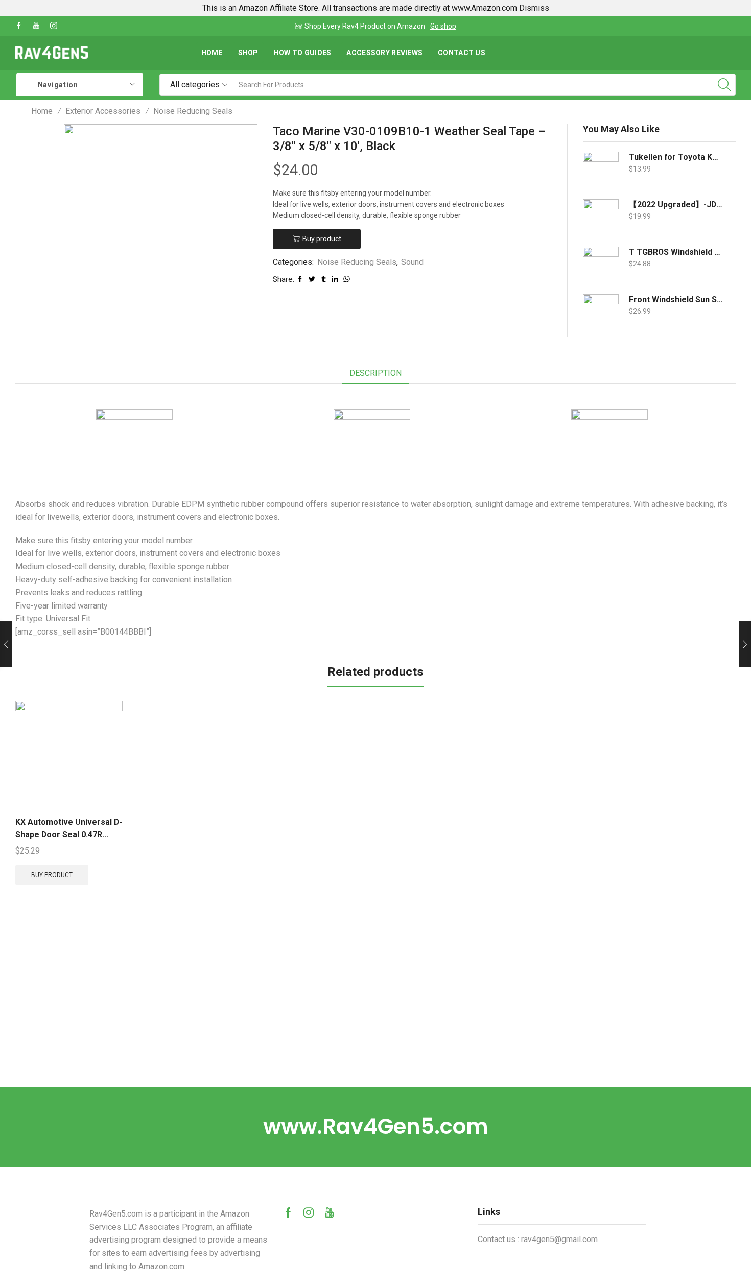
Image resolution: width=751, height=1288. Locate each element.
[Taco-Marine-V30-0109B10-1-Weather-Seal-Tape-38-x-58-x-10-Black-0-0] (37, 239)
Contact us (461, 52)
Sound (412, 262)
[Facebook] (18, 26)
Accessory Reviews (384, 52)
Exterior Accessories (102, 111)
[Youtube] (36, 26)
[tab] (375, 373)
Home (212, 52)
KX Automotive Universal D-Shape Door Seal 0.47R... (68, 828)
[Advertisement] (375, 1010)
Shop (248, 52)
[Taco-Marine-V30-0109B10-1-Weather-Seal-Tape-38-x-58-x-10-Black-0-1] (37, 286)
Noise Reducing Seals (192, 111)
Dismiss (534, 8)
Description (375, 373)
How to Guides (303, 52)
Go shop (443, 26)
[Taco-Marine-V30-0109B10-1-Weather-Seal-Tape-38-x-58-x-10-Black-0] (37, 144)
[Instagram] (53, 26)
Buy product (321, 239)
